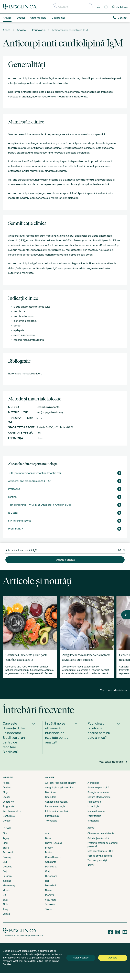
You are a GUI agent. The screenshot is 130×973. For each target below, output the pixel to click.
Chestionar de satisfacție (101, 833)
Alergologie (94, 782)
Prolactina (14, 488)
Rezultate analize (12, 811)
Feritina (12, 496)
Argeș (6, 838)
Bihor (5, 843)
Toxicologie (51, 820)
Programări (9, 806)
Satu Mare (50, 899)
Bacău (48, 838)
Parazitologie (94, 816)
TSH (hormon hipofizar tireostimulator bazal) (34, 473)
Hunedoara (51, 876)
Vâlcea (6, 914)
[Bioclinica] (20, 6)
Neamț (48, 890)
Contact (122, 17)
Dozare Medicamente (99, 797)
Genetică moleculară (56, 801)
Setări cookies (81, 957)
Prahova (49, 895)
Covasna (7, 866)
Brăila (6, 847)
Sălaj (5, 899)
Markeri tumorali (96, 811)
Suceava (50, 904)
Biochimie (50, 792)
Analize (21, 30)
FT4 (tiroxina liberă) (19, 520)
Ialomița (7, 880)
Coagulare (50, 797)
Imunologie (39, 30)
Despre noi (8, 801)
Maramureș (9, 885)
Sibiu (5, 904)
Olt (4, 895)
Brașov (49, 847)
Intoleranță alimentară (57, 811)
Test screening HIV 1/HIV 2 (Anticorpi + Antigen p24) (39, 504)
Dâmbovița (51, 866)
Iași (47, 880)
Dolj (5, 871)
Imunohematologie (55, 806)
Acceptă (112, 957)
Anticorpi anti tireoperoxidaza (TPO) (29, 481)
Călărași (7, 857)
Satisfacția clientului (98, 838)
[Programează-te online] (106, 7)
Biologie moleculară (98, 792)
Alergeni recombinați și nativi (60, 782)
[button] (118, 473)
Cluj (5, 862)
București (8, 852)
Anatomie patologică (99, 787)
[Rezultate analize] (99, 7)
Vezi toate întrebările (111, 761)
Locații (6, 797)
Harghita (7, 876)
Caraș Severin (52, 857)
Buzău (48, 852)
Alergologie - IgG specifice (59, 787)
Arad (47, 833)
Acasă (6, 30)
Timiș (5, 909)
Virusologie (93, 820)
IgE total (13, 512)
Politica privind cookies (100, 855)
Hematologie (94, 801)
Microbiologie (52, 816)
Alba (5, 833)
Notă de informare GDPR (101, 851)
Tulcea (48, 909)
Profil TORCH (16, 528)
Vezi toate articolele (112, 690)
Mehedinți (50, 885)
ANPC (91, 865)
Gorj (47, 871)
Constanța (50, 862)
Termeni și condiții (97, 860)
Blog (5, 792)
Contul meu (9, 816)
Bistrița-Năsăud (53, 843)
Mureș (6, 890)
